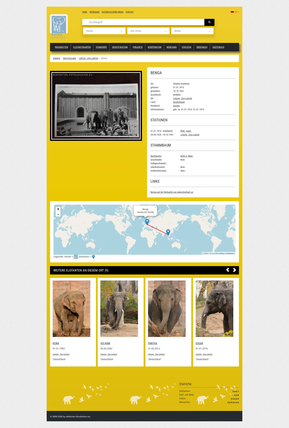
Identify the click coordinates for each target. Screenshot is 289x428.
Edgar (151, 343)
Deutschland (69, 58)
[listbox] (104, 31)
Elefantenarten (82, 47)
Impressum (94, 12)
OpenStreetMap (218, 253)
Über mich (202, 47)
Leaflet (205, 253)
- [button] (58, 214)
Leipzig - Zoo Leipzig (88, 58)
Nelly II (183, 156)
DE (235, 12)
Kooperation (154, 47)
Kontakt (130, 12)
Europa (56, 58)
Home (84, 12)
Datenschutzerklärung (112, 12)
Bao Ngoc (201, 314)
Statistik (186, 47)
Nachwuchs (156, 156)
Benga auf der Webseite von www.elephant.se (172, 192)
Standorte (101, 47)
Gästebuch (218, 47)
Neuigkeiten (61, 47)
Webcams (172, 47)
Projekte (138, 47)
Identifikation (120, 47)
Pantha (104, 343)
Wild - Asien (185, 131)
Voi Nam (57, 343)
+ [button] (58, 209)
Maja (190, 156)
